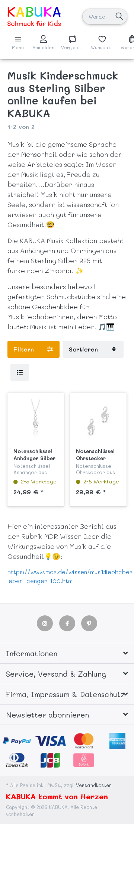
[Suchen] (119, 17)
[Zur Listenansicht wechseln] (19, 372)
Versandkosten (94, 785)
